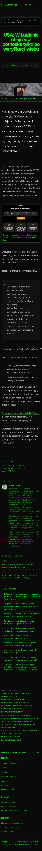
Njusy (21, 468)
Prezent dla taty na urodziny (12, 699)
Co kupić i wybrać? (9, 763)
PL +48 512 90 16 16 (10, 827)
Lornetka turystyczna (9, 696)
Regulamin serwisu (9, 776)
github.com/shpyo (8, 802)
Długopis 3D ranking (9, 718)
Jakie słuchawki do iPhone (11, 734)
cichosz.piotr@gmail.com (12, 823)
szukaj (28, 5)
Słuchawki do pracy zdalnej (11, 709)
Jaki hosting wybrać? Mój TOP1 (24, 724)
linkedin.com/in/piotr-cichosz (14, 810)
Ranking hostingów (8, 727)
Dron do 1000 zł (7, 721)
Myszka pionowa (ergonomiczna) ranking (16, 693)
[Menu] (39, 5)
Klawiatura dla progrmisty (28, 718)
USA (10, 471)
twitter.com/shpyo (9, 806)
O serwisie (5, 768)
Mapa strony (6, 781)
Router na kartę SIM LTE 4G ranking (15, 702)
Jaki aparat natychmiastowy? (12, 712)
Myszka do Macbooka (30, 731)
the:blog (5, 785)
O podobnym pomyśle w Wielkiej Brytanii (21, 413)
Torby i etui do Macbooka (11, 737)
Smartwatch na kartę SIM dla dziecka (15, 715)
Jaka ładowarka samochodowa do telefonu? (17, 706)
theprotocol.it (7, 790)
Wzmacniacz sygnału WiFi (23, 721)
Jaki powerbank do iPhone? (11, 740)
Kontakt (4, 772)
